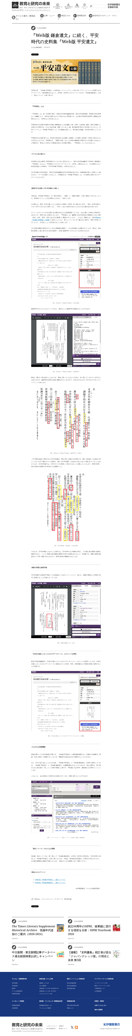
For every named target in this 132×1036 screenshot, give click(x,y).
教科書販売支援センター (45, 1005)
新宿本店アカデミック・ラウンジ (103, 17)
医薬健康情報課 (16, 1005)
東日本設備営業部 (71, 983)
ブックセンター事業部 (45, 1008)
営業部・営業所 (99, 1001)
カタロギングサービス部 (45, 993)
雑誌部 (13, 988)
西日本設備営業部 (71, 985)
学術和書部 (15, 985)
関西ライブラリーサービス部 (102, 985)
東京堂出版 (68, 899)
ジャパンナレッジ (47, 899)
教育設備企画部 (71, 988)
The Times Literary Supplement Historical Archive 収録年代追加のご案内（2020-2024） (33, 930)
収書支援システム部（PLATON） (48, 991)
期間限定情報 (79, 17)
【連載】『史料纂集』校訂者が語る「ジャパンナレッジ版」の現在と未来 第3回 (89, 956)
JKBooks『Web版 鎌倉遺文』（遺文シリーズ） (50, 882)
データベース (58, 899)
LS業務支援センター (100, 988)
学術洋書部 (15, 983)
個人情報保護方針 (51, 1028)
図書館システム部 (44, 983)
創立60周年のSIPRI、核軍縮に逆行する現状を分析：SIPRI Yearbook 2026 (89, 930)
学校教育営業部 (16, 993)
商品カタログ (64, 17)
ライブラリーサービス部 (101, 983)
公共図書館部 (98, 991)
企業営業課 (15, 1008)
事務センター (70, 1008)
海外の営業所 (99, 1009)
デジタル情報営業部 (36, 47)
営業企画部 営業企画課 (73, 1005)
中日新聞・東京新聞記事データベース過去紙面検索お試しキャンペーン (33, 956)
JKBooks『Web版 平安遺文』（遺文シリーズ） (50, 879)
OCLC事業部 (42, 985)
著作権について (63, 1028)
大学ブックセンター (101, 1005)
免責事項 (61, 1026)
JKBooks (37, 899)
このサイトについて (51, 1026)
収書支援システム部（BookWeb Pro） (49, 988)
